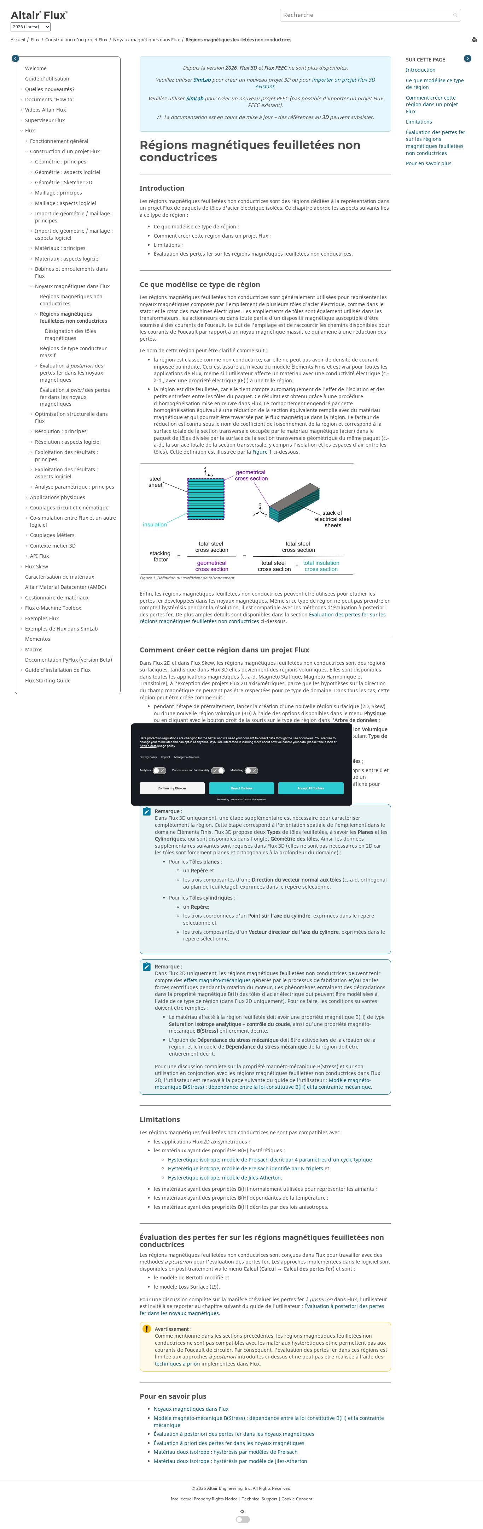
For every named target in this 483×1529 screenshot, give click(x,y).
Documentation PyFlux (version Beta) (68, 660)
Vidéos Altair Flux (45, 110)
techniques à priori (177, 1364)
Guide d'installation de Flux (58, 670)
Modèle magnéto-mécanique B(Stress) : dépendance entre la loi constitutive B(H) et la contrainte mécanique (263, 1084)
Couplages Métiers (52, 535)
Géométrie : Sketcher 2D (63, 182)
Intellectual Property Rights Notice (204, 1499)
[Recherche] (454, 16)
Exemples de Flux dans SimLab (61, 629)
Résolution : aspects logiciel (68, 442)
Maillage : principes (58, 193)
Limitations (419, 122)
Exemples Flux (42, 618)
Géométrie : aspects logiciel (67, 172)
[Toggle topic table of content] (467, 58)
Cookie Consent (296, 1499)
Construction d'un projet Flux (76, 40)
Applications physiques (57, 497)
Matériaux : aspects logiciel (67, 259)
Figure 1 (262, 452)
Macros (33, 649)
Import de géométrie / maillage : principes (74, 217)
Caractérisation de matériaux (59, 577)
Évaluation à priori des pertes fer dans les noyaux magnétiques (229, 1443)
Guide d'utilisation (47, 79)
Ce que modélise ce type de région (435, 84)
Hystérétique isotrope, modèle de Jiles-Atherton (224, 1178)
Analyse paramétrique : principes (74, 487)
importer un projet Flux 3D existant (315, 83)
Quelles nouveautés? (50, 89)
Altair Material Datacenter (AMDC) (65, 587)
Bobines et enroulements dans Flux (71, 272)
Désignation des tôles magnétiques (70, 335)
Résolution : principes (61, 431)
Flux (35, 40)
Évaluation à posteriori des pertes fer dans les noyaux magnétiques (234, 1434)
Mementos (37, 639)
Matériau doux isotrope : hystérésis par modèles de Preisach (226, 1452)
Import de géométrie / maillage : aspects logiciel (74, 234)
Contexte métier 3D (53, 546)
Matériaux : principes (60, 248)
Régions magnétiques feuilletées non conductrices (238, 40)
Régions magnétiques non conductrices (71, 300)
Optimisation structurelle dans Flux (71, 418)
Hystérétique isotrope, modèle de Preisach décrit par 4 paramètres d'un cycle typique (270, 1160)
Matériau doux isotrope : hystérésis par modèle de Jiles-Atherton (230, 1461)
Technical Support (259, 1499)
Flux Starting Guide (48, 681)
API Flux (39, 556)
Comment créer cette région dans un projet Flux (432, 104)
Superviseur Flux (45, 120)
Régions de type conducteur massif (73, 352)
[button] (22, 68)
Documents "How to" (50, 99)
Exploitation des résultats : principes (66, 456)
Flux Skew (36, 567)
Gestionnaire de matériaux (56, 598)
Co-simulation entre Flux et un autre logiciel (73, 521)
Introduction (421, 70)
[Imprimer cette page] (475, 40)
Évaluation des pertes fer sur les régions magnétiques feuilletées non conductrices (435, 143)
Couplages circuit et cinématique (69, 508)
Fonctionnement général (59, 141)
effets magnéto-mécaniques (217, 980)
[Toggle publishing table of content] (15, 58)
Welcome (36, 68)
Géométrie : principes (60, 162)
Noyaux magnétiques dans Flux (146, 40)
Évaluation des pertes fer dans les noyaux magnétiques (71, 372)
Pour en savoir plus (429, 163)
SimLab (202, 80)
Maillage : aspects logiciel (65, 203)
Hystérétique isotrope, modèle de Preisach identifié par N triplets (245, 1168)
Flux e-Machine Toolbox (53, 608)
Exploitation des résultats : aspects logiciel (66, 473)
